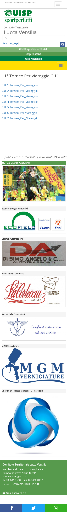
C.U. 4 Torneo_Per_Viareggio (20, 102)
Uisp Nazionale (33, 58)
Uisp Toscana (33, 54)
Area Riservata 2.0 (15, 493)
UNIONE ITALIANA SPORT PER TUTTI (20, 2)
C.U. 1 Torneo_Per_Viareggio (20, 85)
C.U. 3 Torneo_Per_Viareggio (20, 96)
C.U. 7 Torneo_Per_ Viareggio (20, 118)
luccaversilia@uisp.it (25, 484)
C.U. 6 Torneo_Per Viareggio (19, 113)
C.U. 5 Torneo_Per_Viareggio (20, 107)
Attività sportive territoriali (33, 49)
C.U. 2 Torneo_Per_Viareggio (20, 91)
